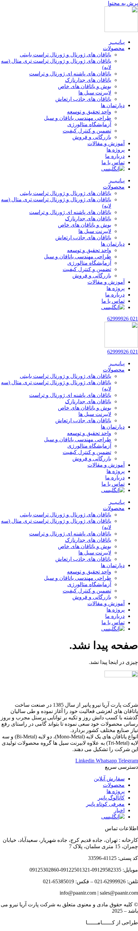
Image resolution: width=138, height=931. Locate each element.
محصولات (114, 48)
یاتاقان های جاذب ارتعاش (83, 99)
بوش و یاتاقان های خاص (84, 86)
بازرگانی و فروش (91, 137)
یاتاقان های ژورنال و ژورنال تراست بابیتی (65, 54)
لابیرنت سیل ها (94, 92)
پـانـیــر (117, 42)
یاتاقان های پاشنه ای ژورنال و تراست (70, 73)
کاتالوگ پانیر (111, 797)
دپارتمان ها (113, 105)
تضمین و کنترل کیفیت (87, 131)
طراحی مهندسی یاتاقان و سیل (77, 118)
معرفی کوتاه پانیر (105, 804)
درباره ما (115, 156)
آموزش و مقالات (106, 143)
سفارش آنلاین (109, 778)
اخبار (119, 810)
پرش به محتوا (123, 3)
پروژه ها (116, 150)
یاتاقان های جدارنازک (88, 80)
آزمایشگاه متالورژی (89, 124)
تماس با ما (113, 162)
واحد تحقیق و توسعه (89, 111)
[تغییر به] (113, 169)
